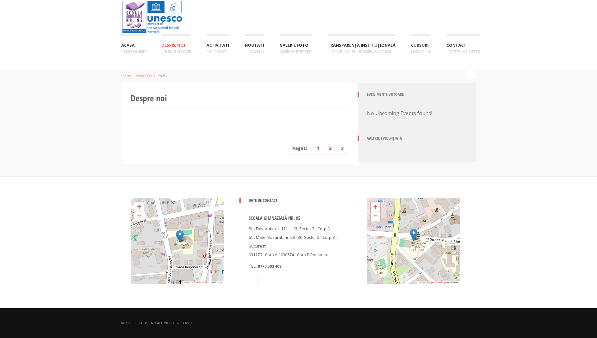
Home (126, 75)
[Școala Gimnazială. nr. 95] (152, 16)
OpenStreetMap (201, 282)
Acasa (133, 48)
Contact (463, 48)
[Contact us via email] (253, 281)
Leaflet (186, 282)
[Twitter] (312, 281)
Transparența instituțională (362, 48)
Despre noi (176, 48)
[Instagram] (297, 281)
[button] (180, 236)
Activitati (217, 48)
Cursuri (421, 48)
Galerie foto (296, 48)
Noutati (254, 48)
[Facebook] (282, 281)
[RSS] (267, 281)
